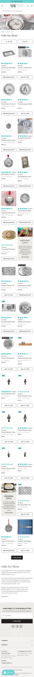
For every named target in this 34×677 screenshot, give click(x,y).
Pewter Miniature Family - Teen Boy (8, 432)
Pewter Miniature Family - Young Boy (8, 394)
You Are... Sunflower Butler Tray (25, 67)
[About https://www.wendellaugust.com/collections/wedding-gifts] (8, 487)
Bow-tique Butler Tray (24, 505)
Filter (10, 41)
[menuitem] (28, 6)
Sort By (25, 41)
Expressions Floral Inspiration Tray (8, 67)
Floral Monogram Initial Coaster (25, 104)
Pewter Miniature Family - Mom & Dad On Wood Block (25, 358)
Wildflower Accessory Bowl (25, 322)
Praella (16, 674)
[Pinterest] (21, 626)
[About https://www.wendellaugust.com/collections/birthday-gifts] (25, 232)
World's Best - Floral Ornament (8, 174)
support (4, 645)
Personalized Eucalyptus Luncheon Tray (25, 285)
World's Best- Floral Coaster (8, 104)
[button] (5, 6)
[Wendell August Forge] (17, 5)
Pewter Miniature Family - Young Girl (25, 396)
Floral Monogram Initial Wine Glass (8, 140)
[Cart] (32, 6)
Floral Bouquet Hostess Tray (8, 322)
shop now (25, 257)
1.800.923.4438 (18, 1)
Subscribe (17, 621)
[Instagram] (13, 626)
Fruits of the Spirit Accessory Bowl (8, 358)
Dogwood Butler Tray (7, 285)
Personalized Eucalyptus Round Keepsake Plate (25, 210)
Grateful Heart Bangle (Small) (25, 541)
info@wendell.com (6, 663)
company (4, 640)
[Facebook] (17, 626)
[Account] (28, 6)
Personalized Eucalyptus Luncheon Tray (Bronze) (8, 249)
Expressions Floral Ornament (8, 213)
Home (2, 32)
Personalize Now (9, 77)
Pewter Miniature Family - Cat (25, 466)
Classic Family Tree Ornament (8, 541)
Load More (17, 557)
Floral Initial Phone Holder (25, 176)
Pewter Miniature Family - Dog (8, 468)
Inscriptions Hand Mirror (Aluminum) (25, 138)
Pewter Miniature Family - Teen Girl (25, 430)
